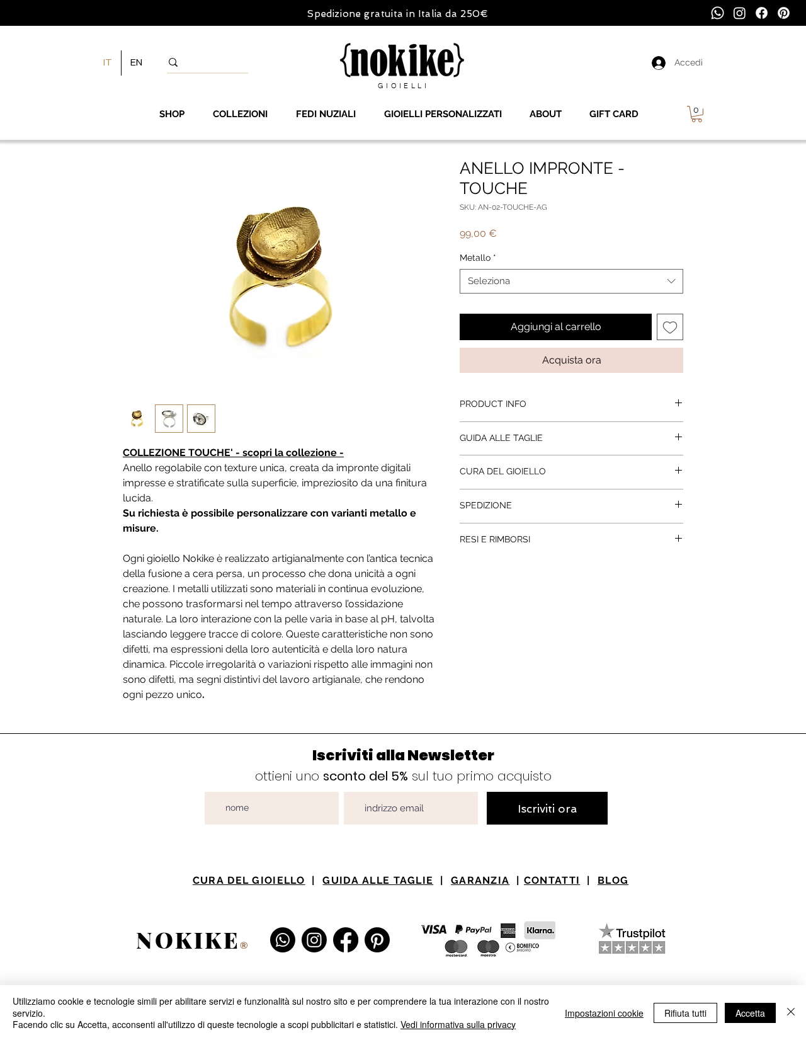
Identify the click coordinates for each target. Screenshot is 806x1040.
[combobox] (571, 281)
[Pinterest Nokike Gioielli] (377, 939)
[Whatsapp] (717, 13)
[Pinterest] (784, 13)
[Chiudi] (790, 1012)
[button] (697, 114)
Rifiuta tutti (685, 1013)
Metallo (478, 258)
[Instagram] (739, 13)
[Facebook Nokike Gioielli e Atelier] (345, 939)
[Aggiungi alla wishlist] (670, 327)
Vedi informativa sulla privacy (458, 1024)
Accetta (750, 1013)
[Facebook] (761, 13)
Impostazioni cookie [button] (604, 1013)
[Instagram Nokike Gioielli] (314, 939)
